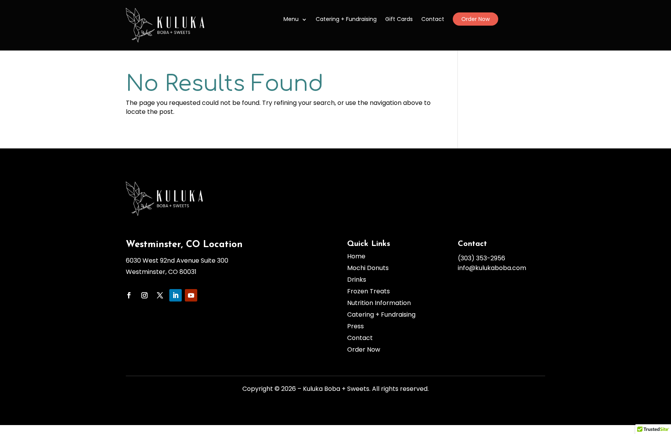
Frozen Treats (368, 291)
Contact (432, 19)
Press (355, 326)
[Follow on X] (160, 295)
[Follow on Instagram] (144, 295)
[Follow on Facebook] (129, 295)
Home (356, 256)
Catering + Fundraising (346, 19)
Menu (291, 19)
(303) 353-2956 (481, 258)
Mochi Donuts (368, 268)
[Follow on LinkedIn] (175, 295)
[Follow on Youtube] (191, 295)
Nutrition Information (379, 303)
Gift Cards (399, 19)
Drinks (356, 280)
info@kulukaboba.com (492, 267)
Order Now (475, 19)
